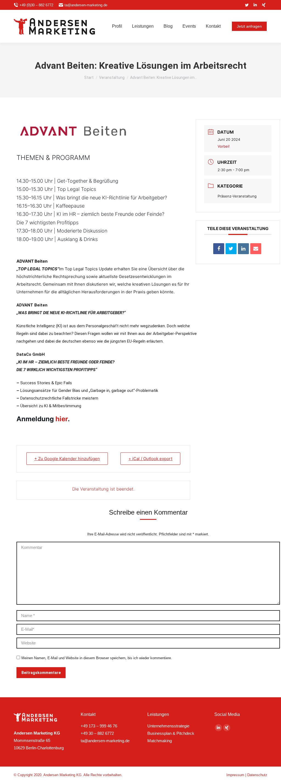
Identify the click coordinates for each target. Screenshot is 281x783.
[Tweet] (231, 248)
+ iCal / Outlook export (150, 458)
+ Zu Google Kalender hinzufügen (67, 458)
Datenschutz (257, 775)
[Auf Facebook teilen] (218, 248)
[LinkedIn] (243, 248)
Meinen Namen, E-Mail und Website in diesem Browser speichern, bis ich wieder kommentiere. (96, 658)
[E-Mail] (255, 248)
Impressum (235, 775)
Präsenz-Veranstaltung (237, 196)
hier (61, 419)
